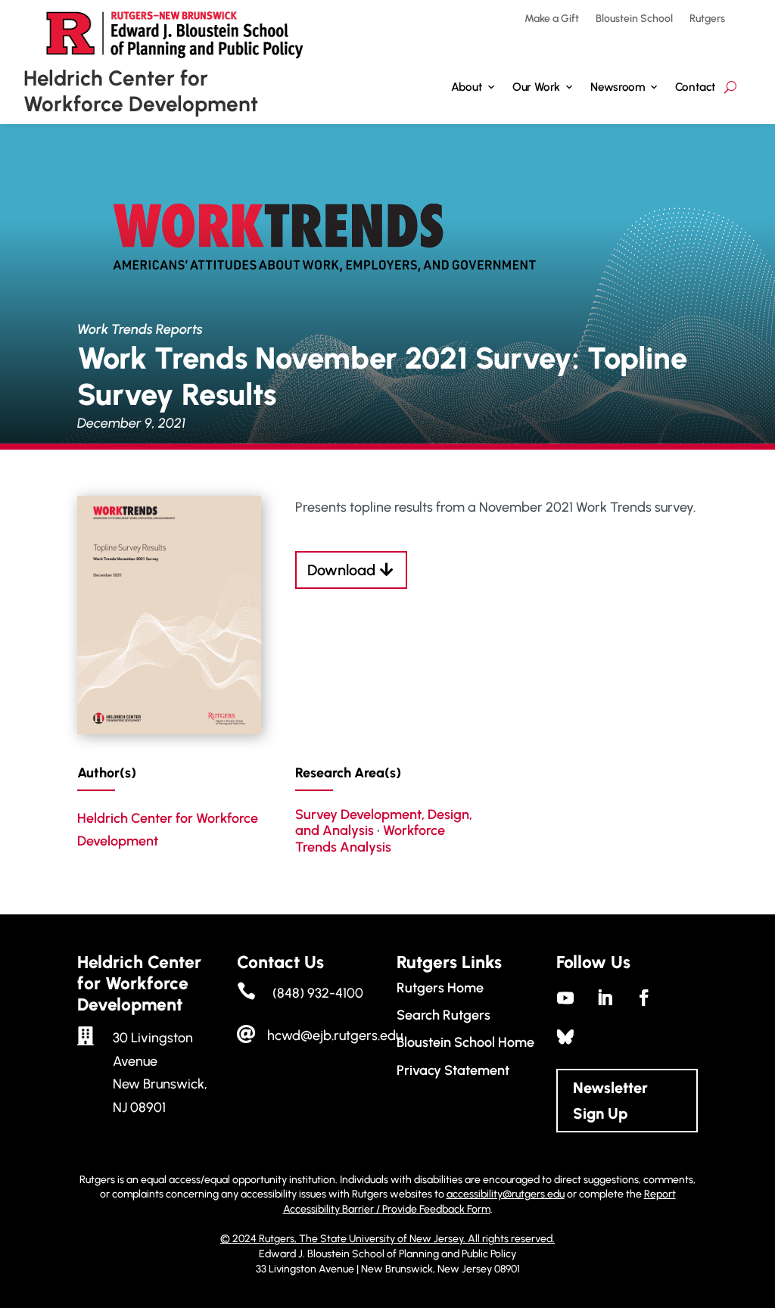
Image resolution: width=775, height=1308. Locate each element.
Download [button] (341, 570)
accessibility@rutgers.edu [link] (506, 1194)
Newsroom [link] (617, 86)
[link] (169, 729)
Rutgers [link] (707, 19)
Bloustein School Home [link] (465, 1042)
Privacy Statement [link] (453, 1070)
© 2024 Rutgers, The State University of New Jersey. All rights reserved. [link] (387, 1238)
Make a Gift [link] (551, 19)
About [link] (466, 86)
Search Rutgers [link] (443, 1015)
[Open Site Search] (730, 87)
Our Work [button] (536, 86)
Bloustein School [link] (634, 19)
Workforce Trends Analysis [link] (370, 838)
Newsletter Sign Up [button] (610, 1101)
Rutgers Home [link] (440, 987)
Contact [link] (695, 86)
